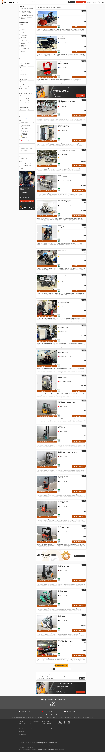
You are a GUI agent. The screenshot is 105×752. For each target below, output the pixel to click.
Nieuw (23, 147)
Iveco (23, 34)
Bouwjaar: (21, 65)
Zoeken (72, 2)
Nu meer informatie (80, 555)
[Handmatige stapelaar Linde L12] (47, 483)
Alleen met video (26, 165)
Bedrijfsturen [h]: (22, 70)
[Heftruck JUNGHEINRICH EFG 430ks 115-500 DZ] (47, 408)
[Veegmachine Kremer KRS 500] (47, 43)
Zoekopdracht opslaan (61, 665)
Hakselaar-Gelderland (32, 717)
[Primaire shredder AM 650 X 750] (47, 257)
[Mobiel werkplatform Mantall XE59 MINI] (47, 68)
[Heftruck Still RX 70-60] (47, 622)
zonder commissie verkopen (27, 201)
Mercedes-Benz (25, 30)
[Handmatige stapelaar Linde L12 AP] (47, 508)
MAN (23, 32)
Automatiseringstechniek (27, 15)
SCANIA (23, 46)
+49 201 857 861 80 (25, 711)
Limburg (25, 131)
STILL (23, 50)
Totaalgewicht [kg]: (23, 88)
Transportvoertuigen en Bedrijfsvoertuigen (26, 12)
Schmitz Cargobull (26, 42)
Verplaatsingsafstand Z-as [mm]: (25, 102)
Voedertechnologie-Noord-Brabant (18, 717)
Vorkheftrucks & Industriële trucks (26, 18)
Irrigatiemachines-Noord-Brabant (64, 717)
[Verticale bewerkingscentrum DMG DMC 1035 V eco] (47, 307)
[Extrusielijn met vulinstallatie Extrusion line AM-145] (47, 207)
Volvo (23, 43)
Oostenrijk (25, 140)
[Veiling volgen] (85, 13)
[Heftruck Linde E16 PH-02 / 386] (47, 533)
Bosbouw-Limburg (77, 717)
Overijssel (25, 133)
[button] (103, 2)
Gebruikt (23, 150)
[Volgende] (55, 18)
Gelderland (25, 126)
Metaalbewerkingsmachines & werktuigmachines (27, 9)
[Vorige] (37, 18)
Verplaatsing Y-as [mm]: (24, 98)
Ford (23, 51)
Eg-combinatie (41, 717)
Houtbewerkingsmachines (27, 14)
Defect (22, 151)
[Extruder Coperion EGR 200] (47, 182)
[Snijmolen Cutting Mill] (47, 232)
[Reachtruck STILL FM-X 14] (47, 433)
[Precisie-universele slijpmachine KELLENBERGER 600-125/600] (47, 282)
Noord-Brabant (26, 128)
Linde (23, 37)
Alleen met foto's (26, 163)
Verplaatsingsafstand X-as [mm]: (25, 93)
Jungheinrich (25, 48)
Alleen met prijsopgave (25, 63)
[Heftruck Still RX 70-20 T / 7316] (47, 572)
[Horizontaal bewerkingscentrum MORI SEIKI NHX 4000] (47, 132)
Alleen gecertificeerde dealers (27, 167)
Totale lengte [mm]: (23, 74)
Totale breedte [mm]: (23, 79)
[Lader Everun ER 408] (47, 18)
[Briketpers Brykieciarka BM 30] (47, 357)
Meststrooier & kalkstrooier (88, 717)
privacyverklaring (41, 749)
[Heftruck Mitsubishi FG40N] (47, 597)
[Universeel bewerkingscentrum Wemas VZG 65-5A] (47, 383)
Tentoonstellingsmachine (26, 148)
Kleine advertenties (26, 157)
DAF (23, 38)
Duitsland (25, 135)
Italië (24, 139)
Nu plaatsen (80, 95)
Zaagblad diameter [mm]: (24, 107)
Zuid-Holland (25, 130)
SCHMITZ (24, 40)
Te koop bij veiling (79, 27)
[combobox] (26, 123)
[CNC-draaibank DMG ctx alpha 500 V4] (47, 332)
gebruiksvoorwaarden (49, 749)
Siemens (24, 35)
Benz (23, 29)
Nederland (23, 118)
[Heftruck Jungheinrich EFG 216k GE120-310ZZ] (47, 458)
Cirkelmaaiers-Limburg (51, 717)
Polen (25, 137)
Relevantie (80, 7)
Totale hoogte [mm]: (23, 84)
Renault (23, 45)
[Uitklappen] (61, 33)
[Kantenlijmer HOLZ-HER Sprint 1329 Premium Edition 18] (47, 107)
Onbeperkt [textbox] (24, 122)
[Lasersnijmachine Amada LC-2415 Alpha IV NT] (47, 647)
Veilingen (24, 158)
